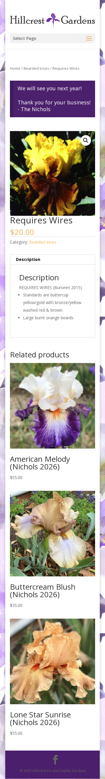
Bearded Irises (36, 68)
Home (15, 68)
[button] (85, 140)
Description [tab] (28, 259)
